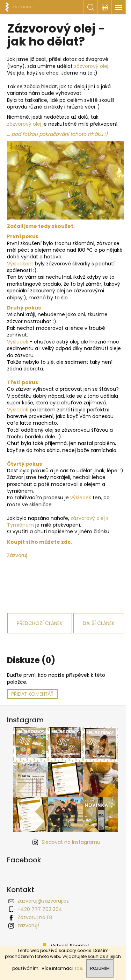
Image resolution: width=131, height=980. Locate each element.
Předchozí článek (40, 623)
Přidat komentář (32, 693)
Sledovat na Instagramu (71, 842)
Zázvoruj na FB (34, 917)
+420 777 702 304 (39, 909)
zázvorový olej (91, 66)
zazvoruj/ (28, 925)
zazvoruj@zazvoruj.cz (43, 900)
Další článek (99, 623)
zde (78, 968)
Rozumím (100, 968)
